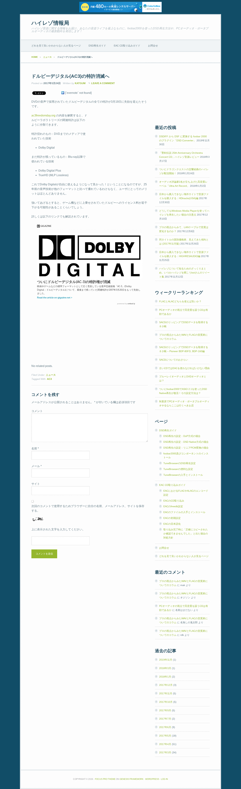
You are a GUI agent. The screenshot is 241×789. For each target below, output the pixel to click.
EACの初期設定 (172, 518)
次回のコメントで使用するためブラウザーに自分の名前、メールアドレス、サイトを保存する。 (87, 508)
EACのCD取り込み (173, 500)
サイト (35, 483)
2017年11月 (165, 693)
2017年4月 (165, 744)
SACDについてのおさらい (173, 359)
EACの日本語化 (172, 523)
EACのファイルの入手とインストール (184, 512)
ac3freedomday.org (43, 115)
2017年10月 (166, 701)
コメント (37, 411)
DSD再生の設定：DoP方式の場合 (181, 436)
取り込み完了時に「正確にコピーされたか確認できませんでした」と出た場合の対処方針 (185, 533)
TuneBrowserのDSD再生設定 (179, 463)
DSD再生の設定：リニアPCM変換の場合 (186, 447)
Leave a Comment (103, 83)
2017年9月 (165, 710)
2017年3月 (165, 752)
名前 (35, 448)
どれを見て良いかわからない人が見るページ (184, 556)
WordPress (152, 779)
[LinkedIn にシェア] (62, 92)
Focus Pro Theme (105, 779)
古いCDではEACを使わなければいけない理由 (184, 368)
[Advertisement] (118, 139)
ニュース (51, 374)
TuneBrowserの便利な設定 (178, 469)
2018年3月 (165, 668)
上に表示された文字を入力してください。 (58, 529)
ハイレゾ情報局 (50, 23)
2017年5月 (165, 735)
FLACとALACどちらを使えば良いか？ (180, 301)
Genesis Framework (131, 779)
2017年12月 (166, 685)
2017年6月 (165, 727)
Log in (164, 779)
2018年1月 (165, 676)
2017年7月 (165, 718)
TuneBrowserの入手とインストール (183, 474)
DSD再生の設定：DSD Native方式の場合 (186, 441)
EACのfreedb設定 (173, 506)
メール (36, 466)
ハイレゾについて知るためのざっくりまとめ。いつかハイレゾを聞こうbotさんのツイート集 (184, 272)
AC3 (49, 379)
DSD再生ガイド (168, 430)
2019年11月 (165, 659)
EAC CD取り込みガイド (172, 485)
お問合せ (164, 547)
